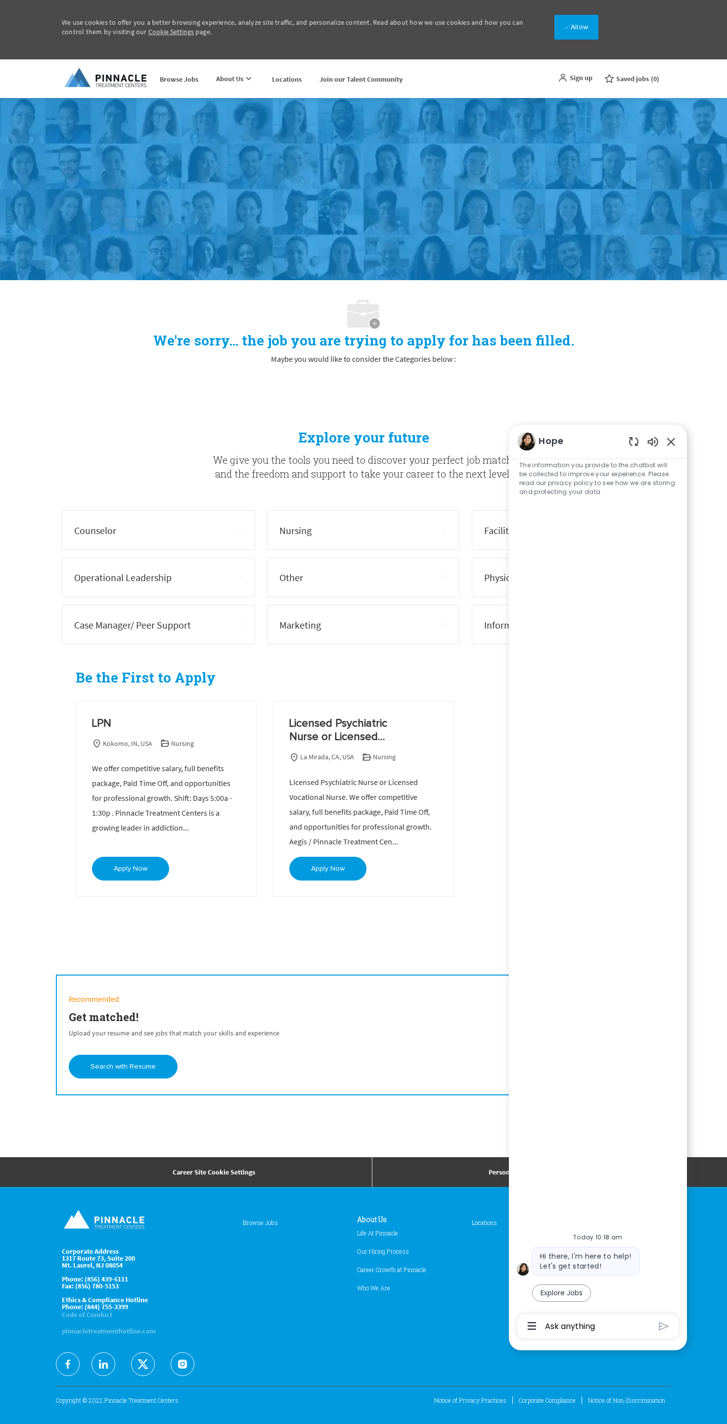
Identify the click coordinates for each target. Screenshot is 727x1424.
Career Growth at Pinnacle (391, 1270)
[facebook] (68, 1364)
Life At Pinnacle (377, 1233)
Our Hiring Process (383, 1251)
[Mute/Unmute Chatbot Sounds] (652, 441)
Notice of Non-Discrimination (626, 1400)
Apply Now (130, 868)
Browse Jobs (179, 79)
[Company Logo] (106, 78)
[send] (664, 1326)
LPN (101, 723)
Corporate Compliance (547, 1400)
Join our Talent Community (361, 79)
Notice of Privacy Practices (470, 1400)
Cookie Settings (171, 31)
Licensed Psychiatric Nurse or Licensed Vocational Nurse (338, 731)
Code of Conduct (87, 1314)
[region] (598, 883)
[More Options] (532, 1326)
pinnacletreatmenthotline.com (109, 1330)
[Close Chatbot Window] (671, 441)
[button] (575, 78)
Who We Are (373, 1288)
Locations (287, 79)
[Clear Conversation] (634, 441)
